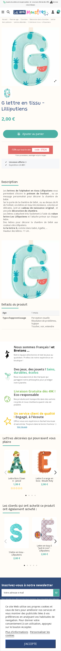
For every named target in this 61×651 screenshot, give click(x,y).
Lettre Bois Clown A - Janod (16, 479)
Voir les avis (22, 427)
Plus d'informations (16, 632)
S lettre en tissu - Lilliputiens (16, 553)
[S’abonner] (56, 592)
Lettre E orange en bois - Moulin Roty (44, 479)
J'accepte (30, 644)
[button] (25, 495)
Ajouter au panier (33, 134)
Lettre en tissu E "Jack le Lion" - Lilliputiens (44, 548)
